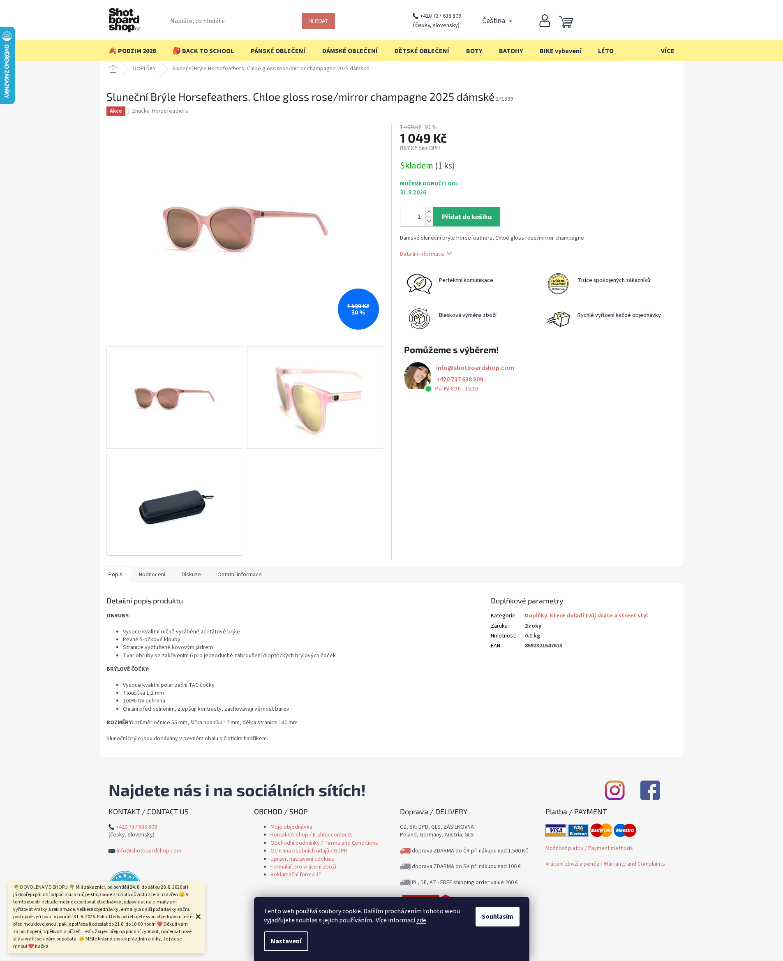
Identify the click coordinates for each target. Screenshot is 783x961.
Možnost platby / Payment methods (589, 848)
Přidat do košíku (467, 216)
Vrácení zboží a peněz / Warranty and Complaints (605, 864)
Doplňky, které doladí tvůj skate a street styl (586, 616)
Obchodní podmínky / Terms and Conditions (324, 843)
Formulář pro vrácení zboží (303, 867)
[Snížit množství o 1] (429, 221)
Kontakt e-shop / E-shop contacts (311, 835)
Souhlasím (497, 916)
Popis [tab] (115, 575)
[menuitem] (132, 51)
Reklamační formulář (295, 875)
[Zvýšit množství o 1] (429, 212)
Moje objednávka (291, 827)
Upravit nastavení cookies (302, 859)
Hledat (318, 20)
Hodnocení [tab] (152, 575)
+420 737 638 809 (440, 16)
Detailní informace (422, 254)
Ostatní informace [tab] (239, 575)
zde (421, 920)
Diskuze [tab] (191, 575)
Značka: (160, 111)
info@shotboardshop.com (475, 367)
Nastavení (286, 941)
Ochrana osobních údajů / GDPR (308, 851)
